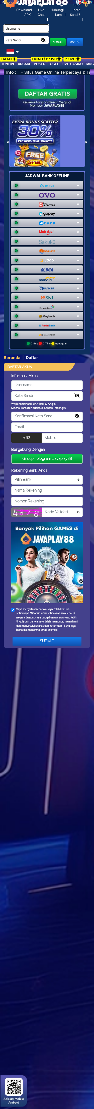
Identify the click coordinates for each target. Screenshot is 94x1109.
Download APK (24, 12)
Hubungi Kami (57, 12)
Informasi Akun (24, 376)
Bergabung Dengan (28, 449)
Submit (47, 641)
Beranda (12, 357)
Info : (11, 72)
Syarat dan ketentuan (49, 626)
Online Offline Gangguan (48, 343)
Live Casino (72, 64)
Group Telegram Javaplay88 (47, 458)
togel (53, 64)
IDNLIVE (8, 64)
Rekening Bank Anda (29, 470)
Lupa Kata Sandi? (75, 10)
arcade (24, 64)
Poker (39, 64)
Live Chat (41, 12)
